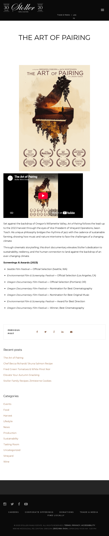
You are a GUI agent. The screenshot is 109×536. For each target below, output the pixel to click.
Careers (13, 512)
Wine (6, 461)
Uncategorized (11, 450)
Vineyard (8, 456)
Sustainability (10, 438)
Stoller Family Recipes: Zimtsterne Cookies (27, 381)
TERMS (67, 525)
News (6, 427)
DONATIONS (66, 512)
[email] (71, 332)
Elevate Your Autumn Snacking (21, 375)
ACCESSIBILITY (88, 525)
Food (6, 410)
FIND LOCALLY (56, 515)
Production (9, 433)
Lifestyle (8, 421)
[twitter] (46, 332)
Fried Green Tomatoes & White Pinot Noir (26, 369)
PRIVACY (76, 525)
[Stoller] (23, 7)
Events (7, 404)
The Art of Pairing (13, 357)
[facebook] (37, 332)
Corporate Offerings (39, 512)
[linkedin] (63, 332)
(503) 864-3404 (60, 529)
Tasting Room (11, 444)
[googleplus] (54, 332)
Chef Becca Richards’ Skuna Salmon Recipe (28, 363)
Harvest (7, 415)
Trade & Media (63, 15)
